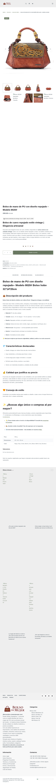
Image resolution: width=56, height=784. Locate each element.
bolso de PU (12, 265)
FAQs (40, 429)
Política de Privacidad (9, 763)
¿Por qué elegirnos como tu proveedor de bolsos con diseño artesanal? (43, 636)
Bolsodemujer (11, 268)
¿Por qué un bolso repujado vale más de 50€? (17, 527)
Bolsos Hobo (13, 263)
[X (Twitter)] (45, 696)
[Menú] (52, 3)
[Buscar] (26, 3)
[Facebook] (42, 696)
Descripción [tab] (15, 275)
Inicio (4, 695)
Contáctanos (6, 417)
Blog (16, 695)
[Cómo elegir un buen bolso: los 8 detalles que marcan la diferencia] (31, 527)
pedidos (11, 697)
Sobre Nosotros (7, 758)
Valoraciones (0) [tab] (39, 275)
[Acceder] (29, 3)
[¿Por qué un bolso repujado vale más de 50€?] (5, 527)
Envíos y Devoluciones (9, 765)
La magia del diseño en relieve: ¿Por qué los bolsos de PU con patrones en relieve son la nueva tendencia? (17, 636)
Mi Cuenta (5, 697)
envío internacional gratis (24, 265)
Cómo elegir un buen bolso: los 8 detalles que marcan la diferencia (44, 527)
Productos (10, 695)
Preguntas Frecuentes (9, 760)
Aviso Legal (6, 756)
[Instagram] (49, 696)
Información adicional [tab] (26, 275)
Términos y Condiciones (9, 762)
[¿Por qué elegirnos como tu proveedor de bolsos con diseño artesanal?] (31, 637)
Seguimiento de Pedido (9, 767)
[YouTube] (52, 696)
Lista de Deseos (7, 769)
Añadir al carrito (33, 252)
